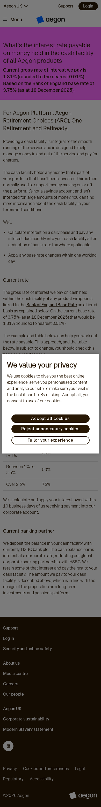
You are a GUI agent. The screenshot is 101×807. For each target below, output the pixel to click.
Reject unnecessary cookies (50, 428)
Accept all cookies (50, 418)
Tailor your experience (50, 440)
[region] (50, 404)
